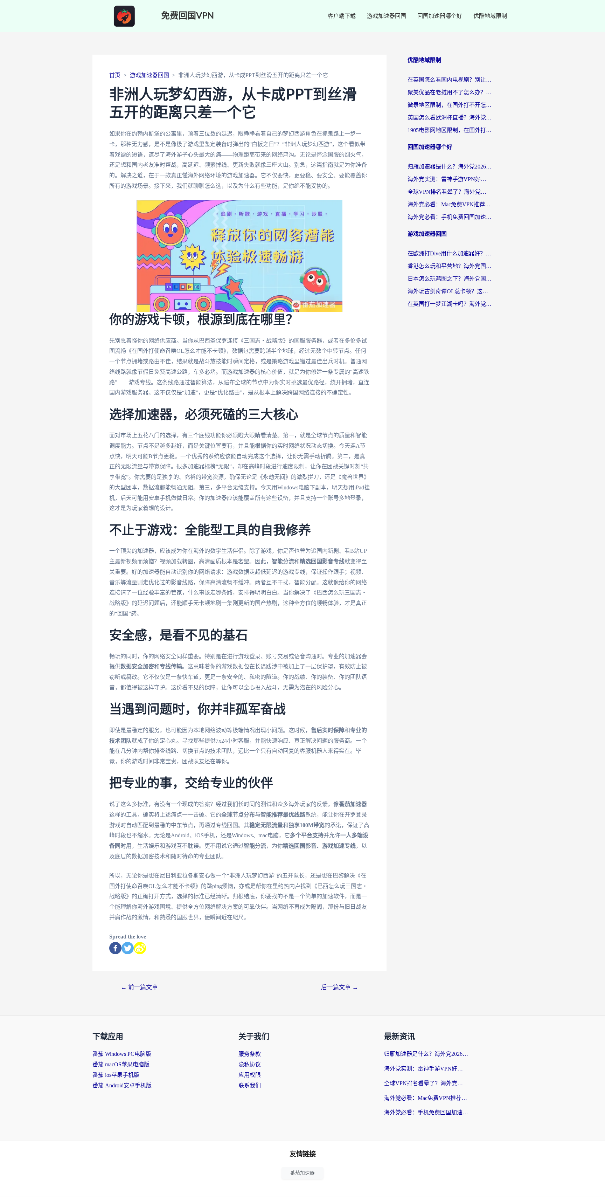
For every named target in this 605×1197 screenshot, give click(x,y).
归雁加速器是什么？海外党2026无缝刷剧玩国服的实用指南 (450, 167)
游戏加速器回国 (386, 16)
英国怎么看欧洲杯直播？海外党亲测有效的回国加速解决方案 (450, 118)
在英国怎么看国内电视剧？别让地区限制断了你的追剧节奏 (450, 80)
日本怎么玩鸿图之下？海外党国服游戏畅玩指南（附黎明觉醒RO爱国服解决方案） (450, 279)
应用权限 (249, 1075)
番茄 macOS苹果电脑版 (120, 1064)
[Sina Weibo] (140, 948)
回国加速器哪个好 (439, 16)
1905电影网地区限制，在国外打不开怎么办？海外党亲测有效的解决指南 (450, 130)
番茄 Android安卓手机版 (122, 1085)
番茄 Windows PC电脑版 (121, 1054)
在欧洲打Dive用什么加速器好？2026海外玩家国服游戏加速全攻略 (450, 253)
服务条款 (249, 1054)
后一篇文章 (339, 987)
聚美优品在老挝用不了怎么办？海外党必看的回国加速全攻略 (450, 92)
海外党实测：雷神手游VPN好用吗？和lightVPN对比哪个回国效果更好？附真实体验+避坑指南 (450, 179)
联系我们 (249, 1085)
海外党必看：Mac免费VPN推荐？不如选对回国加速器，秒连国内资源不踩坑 (450, 204)
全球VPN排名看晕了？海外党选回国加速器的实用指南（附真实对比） (450, 192)
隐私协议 (249, 1064)
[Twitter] (127, 948)
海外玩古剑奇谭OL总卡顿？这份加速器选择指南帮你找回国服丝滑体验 (450, 291)
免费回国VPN (187, 16)
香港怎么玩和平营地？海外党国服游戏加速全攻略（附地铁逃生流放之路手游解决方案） (450, 266)
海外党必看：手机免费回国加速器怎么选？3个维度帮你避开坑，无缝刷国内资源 (450, 217)
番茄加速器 (302, 1173)
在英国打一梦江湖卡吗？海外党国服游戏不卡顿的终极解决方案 (450, 304)
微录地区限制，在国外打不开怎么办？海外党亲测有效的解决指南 (450, 105)
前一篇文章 (139, 987)
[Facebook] (115, 948)
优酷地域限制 (490, 16)
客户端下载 (342, 16)
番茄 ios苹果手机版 (115, 1075)
